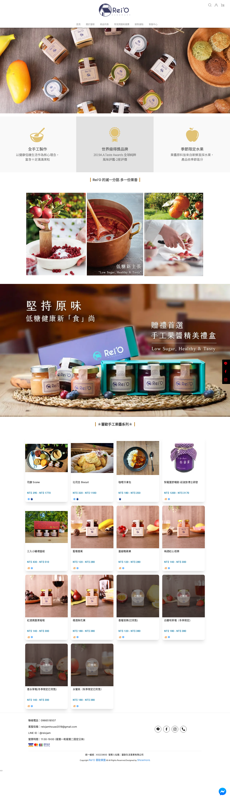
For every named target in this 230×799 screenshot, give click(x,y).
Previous (7, 71)
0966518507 (48, 720)
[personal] (216, 5)
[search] (209, 5)
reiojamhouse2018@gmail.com (59, 726)
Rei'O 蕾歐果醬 (97, 760)
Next (223, 71)
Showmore (143, 760)
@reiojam (45, 732)
